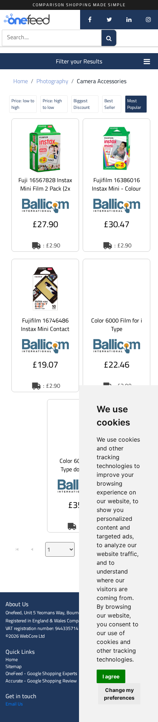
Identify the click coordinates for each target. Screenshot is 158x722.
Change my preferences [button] (119, 694)
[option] (45, 185)
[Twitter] (109, 19)
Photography (52, 81)
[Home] (38, 19)
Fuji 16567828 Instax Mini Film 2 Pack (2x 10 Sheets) (45, 188)
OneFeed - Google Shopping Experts (41, 673)
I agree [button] (111, 676)
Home (20, 81)
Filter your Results (79, 61)
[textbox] (43, 37)
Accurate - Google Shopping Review (41, 680)
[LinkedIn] (129, 19)
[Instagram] (148, 19)
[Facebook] (90, 19)
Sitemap (14, 666)
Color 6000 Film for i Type (116, 324)
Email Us (14, 703)
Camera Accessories (101, 81)
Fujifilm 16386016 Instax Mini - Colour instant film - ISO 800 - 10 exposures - (116, 192)
